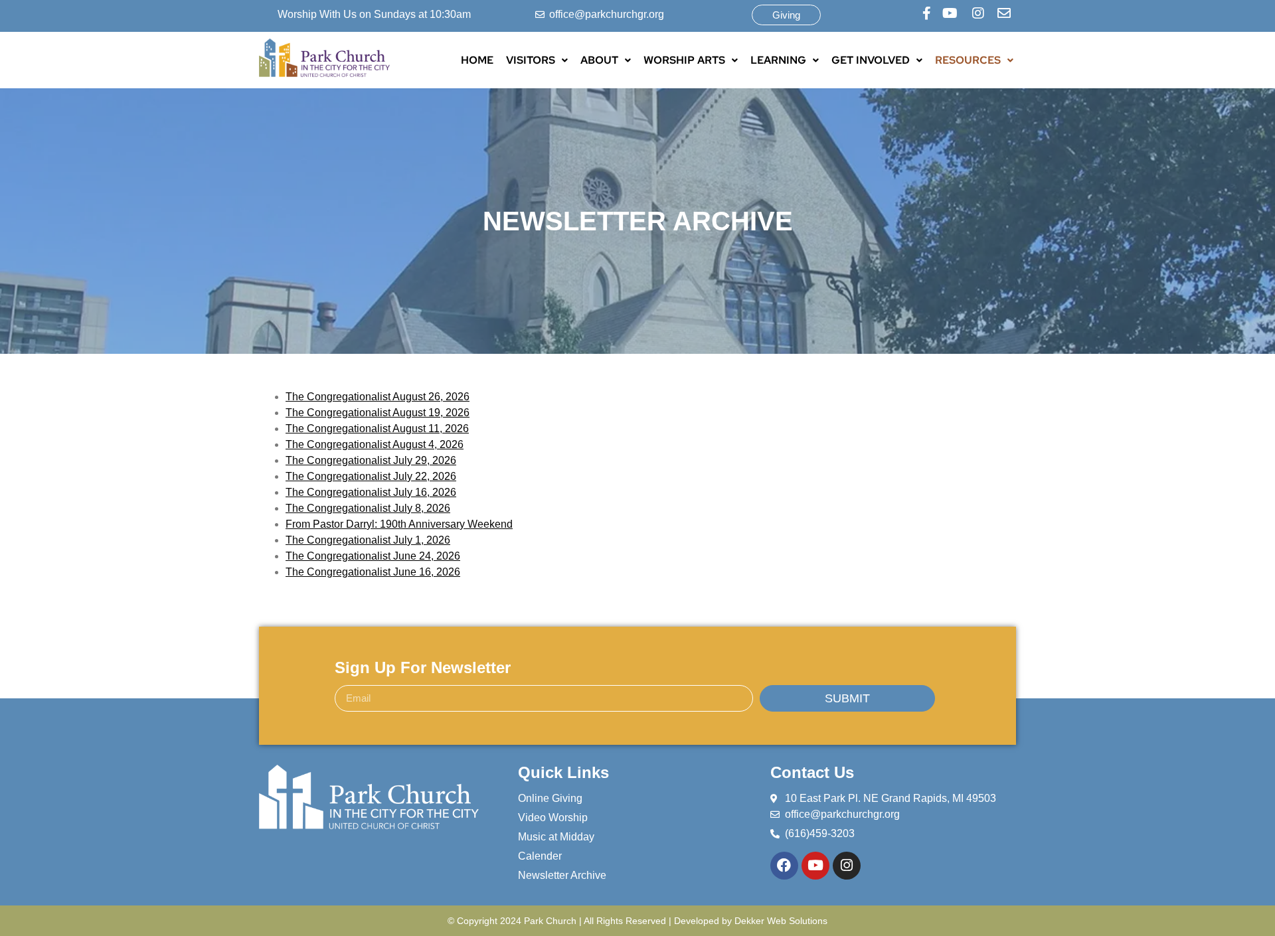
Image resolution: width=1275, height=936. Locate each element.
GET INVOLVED (870, 60)
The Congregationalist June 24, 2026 (373, 556)
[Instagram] (847, 866)
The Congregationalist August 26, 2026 (377, 396)
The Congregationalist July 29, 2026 (371, 460)
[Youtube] (815, 866)
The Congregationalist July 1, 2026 (368, 540)
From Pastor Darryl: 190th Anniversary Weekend (399, 524)
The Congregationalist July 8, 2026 (368, 508)
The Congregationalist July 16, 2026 (371, 492)
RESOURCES (968, 60)
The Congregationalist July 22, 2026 (371, 476)
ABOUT (599, 60)
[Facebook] (784, 866)
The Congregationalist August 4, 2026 (375, 444)
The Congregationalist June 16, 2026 (373, 572)
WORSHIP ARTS (684, 60)
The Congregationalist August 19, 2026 (377, 412)
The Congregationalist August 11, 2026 (377, 428)
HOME (477, 60)
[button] (537, 60)
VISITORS (530, 60)
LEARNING (778, 60)
